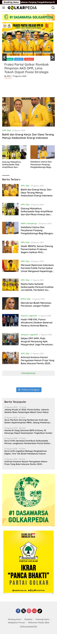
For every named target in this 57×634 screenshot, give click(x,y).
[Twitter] (23, 611)
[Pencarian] (53, 7)
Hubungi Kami (42, 619)
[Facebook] (18, 611)
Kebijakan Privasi (16, 622)
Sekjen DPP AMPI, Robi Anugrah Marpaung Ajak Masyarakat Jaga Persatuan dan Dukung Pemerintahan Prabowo (36, 344)
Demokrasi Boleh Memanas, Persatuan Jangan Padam (36, 304)
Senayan (9, 59)
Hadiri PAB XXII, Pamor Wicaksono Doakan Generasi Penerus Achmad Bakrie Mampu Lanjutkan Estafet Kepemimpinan (36, 325)
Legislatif (29, 59)
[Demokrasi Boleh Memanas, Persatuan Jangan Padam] (10, 303)
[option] (28, 51)
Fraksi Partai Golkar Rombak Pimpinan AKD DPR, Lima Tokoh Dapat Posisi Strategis (26, 68)
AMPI (23, 223)
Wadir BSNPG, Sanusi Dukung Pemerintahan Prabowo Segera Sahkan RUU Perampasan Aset (37, 251)
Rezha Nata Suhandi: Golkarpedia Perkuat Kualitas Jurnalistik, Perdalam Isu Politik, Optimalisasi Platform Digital (37, 289)
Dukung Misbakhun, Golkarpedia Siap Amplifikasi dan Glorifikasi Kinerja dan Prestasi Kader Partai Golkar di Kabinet (13, 165)
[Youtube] (34, 611)
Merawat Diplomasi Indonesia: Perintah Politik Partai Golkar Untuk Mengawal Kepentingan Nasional (37, 269)
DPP (4, 130)
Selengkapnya (28, 373)
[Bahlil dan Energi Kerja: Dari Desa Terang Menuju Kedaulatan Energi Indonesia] (28, 112)
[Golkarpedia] (22, 8)
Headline (18, 59)
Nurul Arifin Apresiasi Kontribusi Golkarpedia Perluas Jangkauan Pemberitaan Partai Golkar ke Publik (27, 442)
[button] (4, 57)
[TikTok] (39, 611)
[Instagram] (29, 611)
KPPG (23, 299)
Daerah (24, 315)
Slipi (9, 130)
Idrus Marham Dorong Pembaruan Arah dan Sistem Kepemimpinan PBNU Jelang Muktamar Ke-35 (27, 421)
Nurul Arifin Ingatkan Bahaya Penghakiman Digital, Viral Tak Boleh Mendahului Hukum (25, 452)
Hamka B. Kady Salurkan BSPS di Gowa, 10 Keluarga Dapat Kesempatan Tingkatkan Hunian (28, 431)
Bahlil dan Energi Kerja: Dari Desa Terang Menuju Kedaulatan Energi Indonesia (28, 136)
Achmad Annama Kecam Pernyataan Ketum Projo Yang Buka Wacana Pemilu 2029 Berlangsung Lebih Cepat (37, 362)
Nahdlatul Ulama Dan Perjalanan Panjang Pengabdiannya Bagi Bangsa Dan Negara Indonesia (41, 164)
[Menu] (4, 7)
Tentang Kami (14, 619)
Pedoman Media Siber (39, 622)
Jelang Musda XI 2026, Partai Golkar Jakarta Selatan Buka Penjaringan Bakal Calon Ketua (26, 411)
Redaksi (28, 619)
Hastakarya (32, 223)
